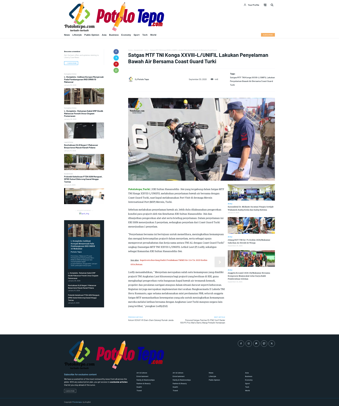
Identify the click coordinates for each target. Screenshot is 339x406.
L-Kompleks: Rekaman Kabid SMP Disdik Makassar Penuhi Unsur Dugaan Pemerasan (83, 113)
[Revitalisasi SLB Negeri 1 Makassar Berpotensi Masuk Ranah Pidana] (84, 162)
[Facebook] (116, 51)
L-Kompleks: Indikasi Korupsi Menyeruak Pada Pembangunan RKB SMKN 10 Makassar (84, 79)
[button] (272, 5)
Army (146, 50)
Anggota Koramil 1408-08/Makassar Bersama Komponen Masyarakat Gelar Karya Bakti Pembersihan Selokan (249, 275)
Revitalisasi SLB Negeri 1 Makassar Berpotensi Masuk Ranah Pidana (81, 146)
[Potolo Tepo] (131, 79)
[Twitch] (264, 343)
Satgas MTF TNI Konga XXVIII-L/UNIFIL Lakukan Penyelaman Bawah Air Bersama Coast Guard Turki (252, 81)
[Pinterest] (116, 64)
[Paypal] (256, 343)
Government (68, 174)
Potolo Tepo (76, 252)
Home (130, 50)
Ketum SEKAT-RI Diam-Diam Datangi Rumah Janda (150, 320)
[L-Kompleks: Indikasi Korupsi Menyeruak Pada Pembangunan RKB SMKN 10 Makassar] (84, 96)
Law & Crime (68, 142)
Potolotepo (77, 402)
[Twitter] (116, 58)
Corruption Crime (70, 74)
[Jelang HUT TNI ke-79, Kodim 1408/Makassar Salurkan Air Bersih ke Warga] (251, 225)
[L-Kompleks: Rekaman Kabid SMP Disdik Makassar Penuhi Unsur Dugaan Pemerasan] (84, 130)
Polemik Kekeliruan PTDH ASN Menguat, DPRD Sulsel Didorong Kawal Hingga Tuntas (83, 179)
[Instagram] (249, 343)
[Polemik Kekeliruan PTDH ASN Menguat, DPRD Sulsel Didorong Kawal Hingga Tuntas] (84, 196)
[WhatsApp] (116, 70)
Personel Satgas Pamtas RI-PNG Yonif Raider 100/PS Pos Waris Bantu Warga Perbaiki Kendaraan (202, 321)
